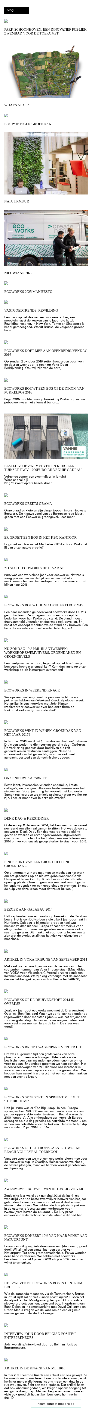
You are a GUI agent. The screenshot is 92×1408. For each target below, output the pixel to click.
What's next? (16, 105)
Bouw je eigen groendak (27, 124)
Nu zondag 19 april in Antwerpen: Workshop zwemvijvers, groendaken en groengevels (42, 652)
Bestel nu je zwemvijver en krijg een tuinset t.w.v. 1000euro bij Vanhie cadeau (43, 468)
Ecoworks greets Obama (28, 503)
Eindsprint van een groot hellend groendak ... (37, 864)
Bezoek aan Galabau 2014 (28, 909)
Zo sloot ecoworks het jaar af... (35, 568)
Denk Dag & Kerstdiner (26, 818)
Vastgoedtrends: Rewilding (31, 310)
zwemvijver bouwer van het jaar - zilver (43, 1189)
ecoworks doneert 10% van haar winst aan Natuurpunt (45, 1237)
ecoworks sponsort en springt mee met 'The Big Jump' (42, 1099)
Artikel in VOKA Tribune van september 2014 (45, 959)
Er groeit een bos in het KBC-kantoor (40, 537)
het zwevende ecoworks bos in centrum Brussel (43, 1285)
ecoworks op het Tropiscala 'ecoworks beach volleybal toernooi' (42, 1150)
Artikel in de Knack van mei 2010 (34, 1368)
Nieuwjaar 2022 (18, 273)
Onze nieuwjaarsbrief (25, 778)
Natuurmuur (16, 201)
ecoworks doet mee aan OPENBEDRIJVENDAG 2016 (46, 352)
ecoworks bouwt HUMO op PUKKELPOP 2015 (43, 605)
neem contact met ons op (56, 1403)
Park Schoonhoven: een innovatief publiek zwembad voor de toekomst (45, 31)
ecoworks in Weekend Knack (32, 690)
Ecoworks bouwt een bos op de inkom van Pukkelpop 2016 (44, 390)
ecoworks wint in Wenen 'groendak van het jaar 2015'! (42, 732)
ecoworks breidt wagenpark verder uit (43, 1047)
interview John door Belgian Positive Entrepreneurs (40, 1335)
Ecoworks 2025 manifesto (28, 291)
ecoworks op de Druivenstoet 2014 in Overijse (39, 1001)
